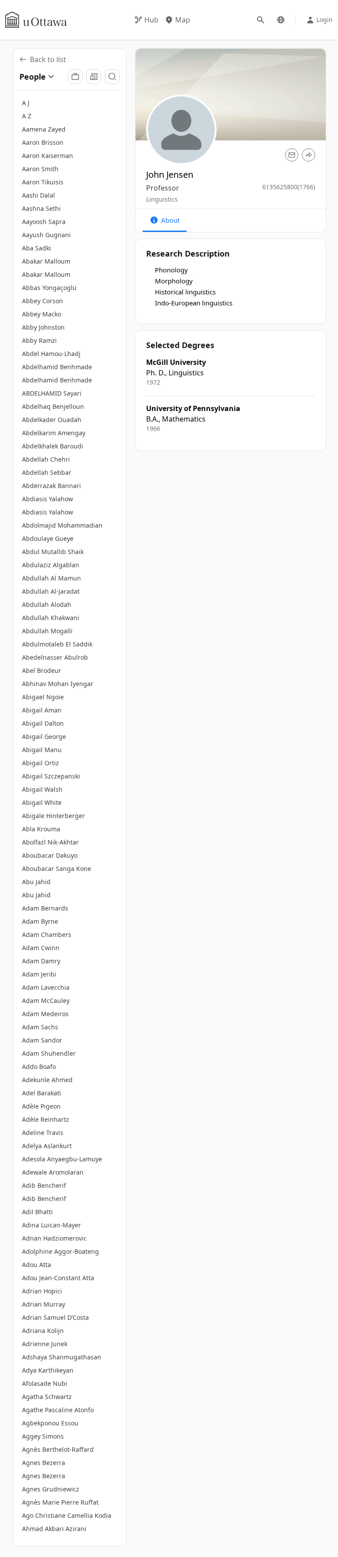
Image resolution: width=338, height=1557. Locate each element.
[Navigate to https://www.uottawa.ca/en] (36, 20)
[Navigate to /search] (260, 19)
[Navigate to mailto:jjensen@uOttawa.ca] (291, 155)
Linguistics (162, 199)
